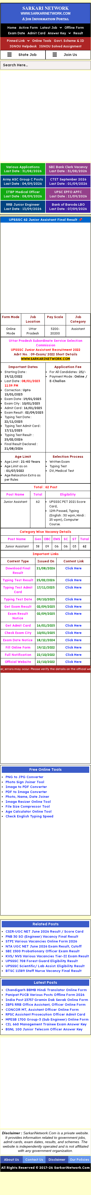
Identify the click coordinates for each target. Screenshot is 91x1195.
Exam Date (16, 33)
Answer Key (57, 33)
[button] (51, 27)
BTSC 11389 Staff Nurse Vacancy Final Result (43, 971)
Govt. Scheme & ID (69, 41)
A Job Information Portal (45, 19)
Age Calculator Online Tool (29, 811)
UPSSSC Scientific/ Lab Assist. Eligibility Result (45, 966)
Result (78, 33)
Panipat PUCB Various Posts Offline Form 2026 (45, 995)
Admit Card (36, 33)
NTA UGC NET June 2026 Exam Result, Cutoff (44, 946)
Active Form (28, 27)
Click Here (73, 662)
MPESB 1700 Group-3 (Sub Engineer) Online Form (47, 1019)
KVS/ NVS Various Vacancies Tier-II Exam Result (47, 956)
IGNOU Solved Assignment (60, 46)
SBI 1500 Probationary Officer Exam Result (42, 951)
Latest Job (48, 27)
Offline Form (74, 27)
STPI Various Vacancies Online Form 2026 (41, 941)
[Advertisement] (45, 116)
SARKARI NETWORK (45, 8)
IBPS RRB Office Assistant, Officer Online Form (45, 1004)
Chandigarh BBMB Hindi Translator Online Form (46, 990)
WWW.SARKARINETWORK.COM (46, 13)
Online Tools (41, 41)
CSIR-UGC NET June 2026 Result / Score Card (44, 931)
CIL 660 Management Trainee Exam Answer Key (46, 1024)
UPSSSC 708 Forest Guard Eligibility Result (42, 961)
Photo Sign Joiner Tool (25, 782)
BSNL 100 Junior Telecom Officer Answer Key (44, 1029)
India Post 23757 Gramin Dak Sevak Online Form (47, 1000)
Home (11, 27)
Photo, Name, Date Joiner (27, 796)
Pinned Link (16, 41)
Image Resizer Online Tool (28, 802)
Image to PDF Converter (26, 787)
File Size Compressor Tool (28, 806)
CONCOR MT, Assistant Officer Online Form (42, 1009)
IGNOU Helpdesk (23, 46)
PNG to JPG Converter (24, 777)
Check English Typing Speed (29, 816)
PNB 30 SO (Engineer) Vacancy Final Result (42, 936)
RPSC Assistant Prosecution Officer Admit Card (45, 1014)
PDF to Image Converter (26, 792)
